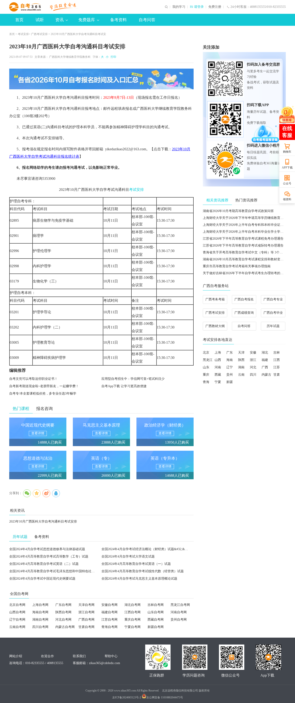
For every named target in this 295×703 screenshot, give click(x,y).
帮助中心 (111, 656)
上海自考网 (40, 605)
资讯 (59, 19)
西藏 (218, 374)
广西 (265, 367)
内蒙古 (266, 374)
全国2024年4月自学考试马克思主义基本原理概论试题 (139, 578)
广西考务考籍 (215, 299)
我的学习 (178, 7)
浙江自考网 (86, 612)
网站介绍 (15, 656)
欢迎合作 (47, 656)
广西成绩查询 (244, 312)
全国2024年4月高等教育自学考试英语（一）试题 (136, 564)
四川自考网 (40, 627)
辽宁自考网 (17, 619)
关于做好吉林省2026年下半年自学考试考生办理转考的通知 (245, 273)
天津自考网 (86, 605)
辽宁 (229, 367)
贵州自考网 (179, 619)
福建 (265, 360)
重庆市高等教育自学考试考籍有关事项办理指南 (237, 266)
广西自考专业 (273, 299)
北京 (206, 352)
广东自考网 (63, 605)
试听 (39, 19)
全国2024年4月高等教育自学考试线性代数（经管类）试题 (142, 571)
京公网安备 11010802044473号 (164, 697)
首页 (19, 19)
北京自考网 (17, 605)
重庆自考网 (132, 619)
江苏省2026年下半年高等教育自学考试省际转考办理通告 (243, 245)
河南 (218, 367)
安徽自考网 (109, 605)
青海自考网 (109, 627)
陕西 (241, 360)
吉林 (276, 352)
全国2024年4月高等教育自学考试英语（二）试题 (44, 564)
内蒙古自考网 (65, 627)
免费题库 (86, 19)
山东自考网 (156, 612)
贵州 (229, 374)
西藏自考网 (156, 619)
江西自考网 (132, 612)
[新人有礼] (287, 114)
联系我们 (79, 656)
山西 (218, 360)
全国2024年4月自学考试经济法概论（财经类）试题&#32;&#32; (146, 549)
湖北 (265, 352)
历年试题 (273, 326)
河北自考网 (63, 619)
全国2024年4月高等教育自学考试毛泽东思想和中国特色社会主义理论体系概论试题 (68, 571)
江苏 (276, 367)
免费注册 (214, 7)
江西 (276, 360)
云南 (241, 374)
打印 (112, 56)
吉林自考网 (156, 605)
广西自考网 (86, 619)
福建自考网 (109, 612)
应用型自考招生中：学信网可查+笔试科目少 (133, 379)
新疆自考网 (156, 627)
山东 (206, 367)
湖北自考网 (132, 605)
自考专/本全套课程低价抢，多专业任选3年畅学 (42, 393)
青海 (206, 382)
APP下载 (287, 167)
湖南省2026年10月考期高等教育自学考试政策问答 (238, 211)
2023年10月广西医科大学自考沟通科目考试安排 (43, 521)
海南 (229, 360)
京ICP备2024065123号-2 (126, 697)
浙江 (253, 360)
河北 (253, 367)
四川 (253, 374)
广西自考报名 (244, 299)
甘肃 (276, 374)
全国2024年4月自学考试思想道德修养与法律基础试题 (47, 549)
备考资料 (118, 19)
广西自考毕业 (273, 312)
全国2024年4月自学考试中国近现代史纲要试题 (42, 578)
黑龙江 (207, 360)
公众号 (287, 183)
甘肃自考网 (86, 627)
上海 (218, 352)
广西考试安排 (39, 34)
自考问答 (147, 19)
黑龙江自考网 (180, 605)
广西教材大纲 (215, 326)
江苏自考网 (109, 619)
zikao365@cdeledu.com (104, 663)
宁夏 (218, 382)
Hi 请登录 (197, 7)
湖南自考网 (40, 619)
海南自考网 (40, 612)
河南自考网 (179, 612)
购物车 (287, 151)
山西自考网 (17, 612)
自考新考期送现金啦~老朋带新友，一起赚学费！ (44, 386)
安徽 (253, 352)
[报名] (101, 79)
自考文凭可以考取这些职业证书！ (33, 379)
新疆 (229, 382)
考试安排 (23, 34)
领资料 (287, 199)
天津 (241, 352)
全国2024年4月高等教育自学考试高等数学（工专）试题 (48, 556)
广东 (229, 352)
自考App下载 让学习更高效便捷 (124, 386)
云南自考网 (17, 627)
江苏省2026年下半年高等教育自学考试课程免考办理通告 (243, 238)
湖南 (241, 367)
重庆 (206, 374)
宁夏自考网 (132, 627)
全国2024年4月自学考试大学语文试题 (128, 556)
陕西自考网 (63, 612)
